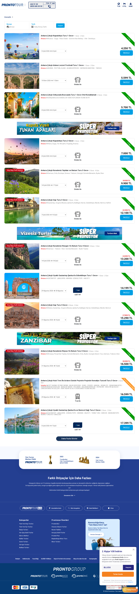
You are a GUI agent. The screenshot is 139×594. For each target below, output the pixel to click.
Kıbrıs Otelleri (24, 536)
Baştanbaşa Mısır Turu (59, 538)
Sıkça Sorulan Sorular (80, 559)
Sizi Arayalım (75, 508)
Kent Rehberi (93, 508)
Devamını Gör (68, 495)
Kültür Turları (23, 538)
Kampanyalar (93, 559)
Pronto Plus (56, 536)
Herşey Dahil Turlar (58, 532)
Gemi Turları (23, 541)
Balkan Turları (24, 547)
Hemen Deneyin (95, 534)
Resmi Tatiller (56, 530)
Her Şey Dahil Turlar (26, 532)
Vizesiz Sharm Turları (59, 527)
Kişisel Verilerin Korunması (62, 559)
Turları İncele (118, 574)
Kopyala (128, 567)
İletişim (17, 559)
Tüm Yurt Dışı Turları (26, 524)
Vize (112, 508)
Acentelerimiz (56, 508)
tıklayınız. (130, 582)
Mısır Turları (56, 541)
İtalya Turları (23, 530)
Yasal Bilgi (35, 559)
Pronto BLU (55, 524)
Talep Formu (131, 590)
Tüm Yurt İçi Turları (26, 527)
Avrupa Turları (24, 544)
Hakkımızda (26, 559)
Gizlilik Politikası (46, 559)
